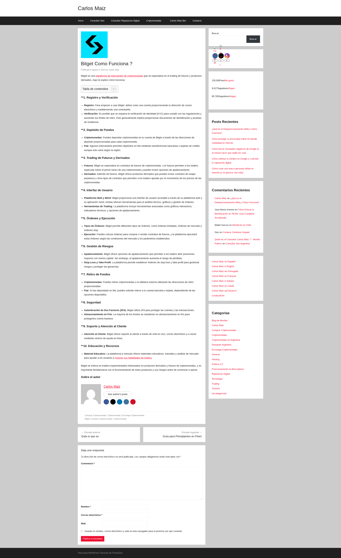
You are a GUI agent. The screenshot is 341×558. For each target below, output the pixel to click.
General (216, 354)
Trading (215, 384)
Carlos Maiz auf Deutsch (224, 290)
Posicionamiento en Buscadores (228, 369)
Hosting (215, 359)
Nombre (86, 506)
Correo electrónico (91, 515)
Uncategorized (219, 393)
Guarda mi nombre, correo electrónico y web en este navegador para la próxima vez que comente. (133, 531)
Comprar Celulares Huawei (236, 232)
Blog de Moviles (220, 320)
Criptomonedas (153, 20)
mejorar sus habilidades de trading (133, 358)
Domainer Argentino (221, 345)
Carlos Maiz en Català (223, 286)
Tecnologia (217, 379)
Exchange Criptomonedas (133, 415)
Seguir (231, 88)
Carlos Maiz (92, 8)
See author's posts (117, 394)
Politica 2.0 (217, 364)
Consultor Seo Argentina (238, 243)
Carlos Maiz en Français (224, 276)
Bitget (87, 419)
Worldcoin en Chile (241, 225)
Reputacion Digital (221, 374)
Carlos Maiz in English (223, 266)
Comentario (88, 463)
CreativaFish (218, 295)
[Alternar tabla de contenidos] (112, 89)
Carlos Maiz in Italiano (223, 281)
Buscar (215, 33)
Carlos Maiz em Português (225, 271)
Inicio (80, 20)
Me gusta (229, 80)
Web (83, 523)
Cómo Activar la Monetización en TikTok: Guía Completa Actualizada (234, 213)
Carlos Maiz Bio (178, 20)
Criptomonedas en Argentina (226, 340)
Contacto (197, 20)
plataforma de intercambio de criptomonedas (119, 76)
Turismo (216, 388)
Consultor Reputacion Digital (125, 20)
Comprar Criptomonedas (95, 415)
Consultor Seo (97, 20)
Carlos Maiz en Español (224, 261)
